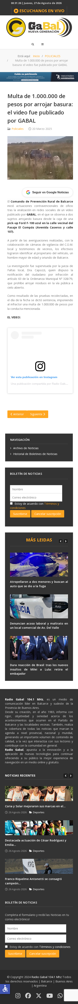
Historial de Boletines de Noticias (35, 454)
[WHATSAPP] (60, 996)
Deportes (38, 812)
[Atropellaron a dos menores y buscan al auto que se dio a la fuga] (39, 565)
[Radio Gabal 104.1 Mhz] (39, 27)
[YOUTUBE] (49, 996)
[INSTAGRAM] (17, 996)
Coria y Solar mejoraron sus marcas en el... (35, 806)
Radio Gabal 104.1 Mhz (46, 977)
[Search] (33, 44)
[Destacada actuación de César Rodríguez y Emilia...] (39, 827)
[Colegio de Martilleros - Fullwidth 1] (39, 76)
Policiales (18, 129)
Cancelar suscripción (47, 514)
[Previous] (60, 541)
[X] (39, 996)
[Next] (66, 541)
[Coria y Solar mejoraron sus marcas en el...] (39, 793)
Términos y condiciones (54, 947)
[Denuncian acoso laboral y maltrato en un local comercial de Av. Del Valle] (39, 606)
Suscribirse (20, 514)
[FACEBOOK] (28, 996)
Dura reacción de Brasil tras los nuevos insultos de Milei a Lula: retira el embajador (39, 669)
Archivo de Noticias (26, 448)
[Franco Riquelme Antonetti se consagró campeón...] (39, 866)
